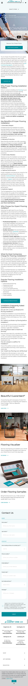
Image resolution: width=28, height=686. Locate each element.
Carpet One (4, 15)
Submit (14, 614)
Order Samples (4, 502)
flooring (20, 90)
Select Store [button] (13, 9)
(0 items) (25, 2)
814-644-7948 (20, 631)
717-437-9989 (7, 631)
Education (6, 665)
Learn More (3, 408)
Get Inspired (6, 659)
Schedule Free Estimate (10, 300)
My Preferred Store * (6, 581)
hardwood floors (10, 175)
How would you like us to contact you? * (11, 545)
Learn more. (9, 678)
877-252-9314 (21, 643)
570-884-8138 (7, 641)
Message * (4, 589)
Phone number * (6, 553)
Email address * (5, 563)
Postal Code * (5, 572)
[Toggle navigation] (2, 3)
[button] (20, 2)
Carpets (10, 179)
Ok (14, 681)
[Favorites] (23, 2)
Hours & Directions (7, 633)
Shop (4, 653)
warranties (15, 231)
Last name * (4, 531)
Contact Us (7, 81)
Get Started (3, 455)
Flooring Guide (12, 15)
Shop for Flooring (12, 47)
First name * (4, 522)
